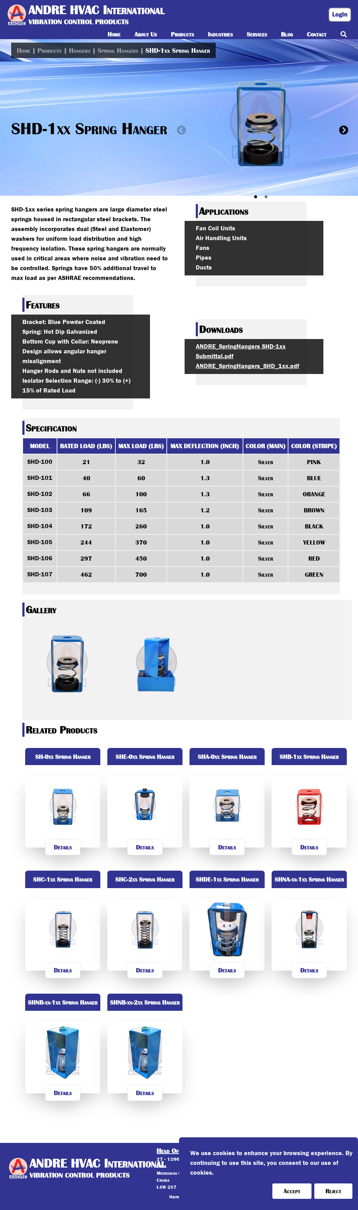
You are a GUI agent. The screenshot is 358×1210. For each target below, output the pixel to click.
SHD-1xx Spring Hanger (177, 50)
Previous (179, 128)
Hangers (80, 50)
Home (23, 50)
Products (49, 50)
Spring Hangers (118, 50)
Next (341, 128)
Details (63, 847)
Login (340, 14)
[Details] (62, 861)
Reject (333, 1191)
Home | (177, 1197)
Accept (292, 1191)
